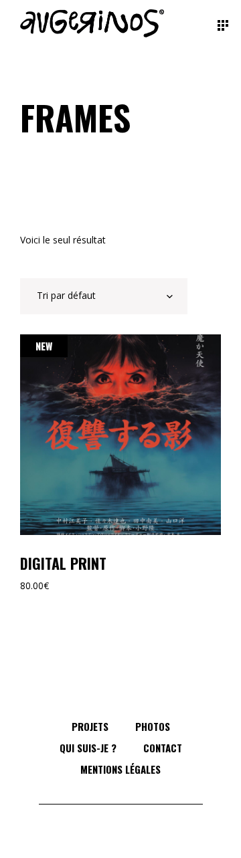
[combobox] (103, 296)
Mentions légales (120, 769)
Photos (152, 726)
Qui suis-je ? (88, 747)
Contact (162, 747)
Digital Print (63, 563)
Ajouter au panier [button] (120, 434)
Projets (90, 726)
